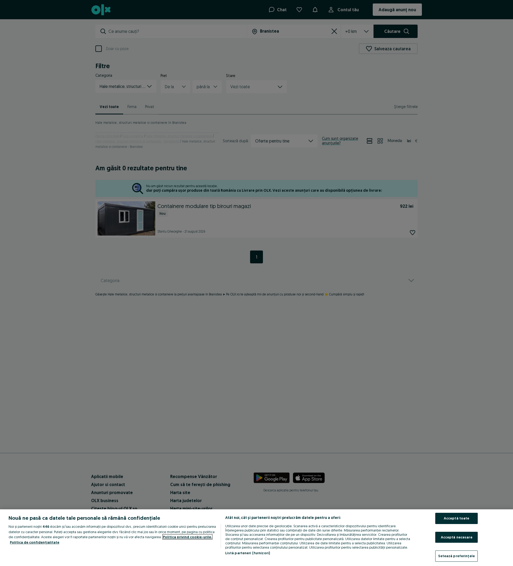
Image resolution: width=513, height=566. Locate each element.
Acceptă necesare (456, 537)
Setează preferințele (456, 556)
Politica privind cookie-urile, (187, 537)
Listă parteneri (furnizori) (247, 553)
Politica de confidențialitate (34, 542)
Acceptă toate (456, 518)
